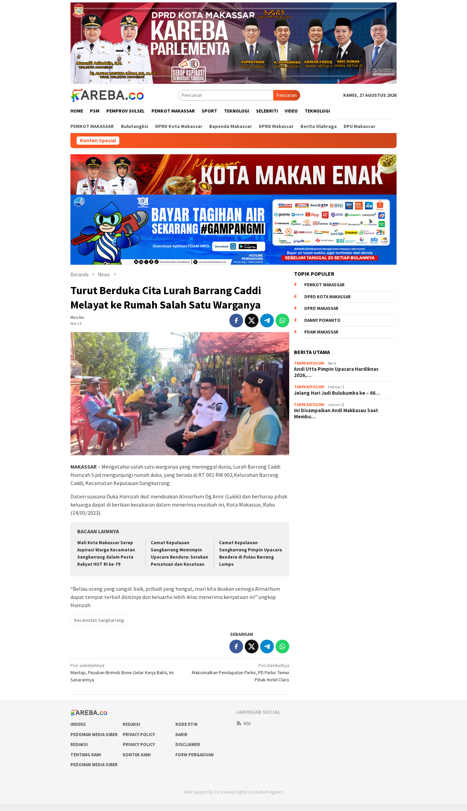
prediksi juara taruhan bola (321, 499)
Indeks (78, 724)
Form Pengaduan (194, 755)
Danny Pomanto (322, 320)
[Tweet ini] (251, 320)
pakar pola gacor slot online (322, 490)
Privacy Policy (139, 734)
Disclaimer (187, 744)
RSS (247, 724)
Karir (181, 734)
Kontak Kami (137, 755)
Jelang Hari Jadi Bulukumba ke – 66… (337, 393)
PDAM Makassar (321, 332)
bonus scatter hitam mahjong (323, 481)
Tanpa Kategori (309, 363)
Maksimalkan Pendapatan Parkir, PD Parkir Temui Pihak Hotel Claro (240, 672)
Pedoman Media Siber (94, 734)
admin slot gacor (311, 462)
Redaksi (131, 724)
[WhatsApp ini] (282, 320)
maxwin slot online (312, 444)
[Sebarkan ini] (236, 320)
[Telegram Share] (267, 320)
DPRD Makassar (321, 308)
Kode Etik (186, 724)
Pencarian (287, 95)
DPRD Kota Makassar (327, 297)
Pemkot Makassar (324, 285)
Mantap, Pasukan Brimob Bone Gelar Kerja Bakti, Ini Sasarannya (122, 672)
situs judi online (309, 471)
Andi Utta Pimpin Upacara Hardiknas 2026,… (336, 372)
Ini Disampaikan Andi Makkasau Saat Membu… (336, 413)
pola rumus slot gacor (316, 453)
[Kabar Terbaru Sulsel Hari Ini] (107, 95)
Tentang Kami (85, 755)
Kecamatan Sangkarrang (99, 620)
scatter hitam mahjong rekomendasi (331, 434)
